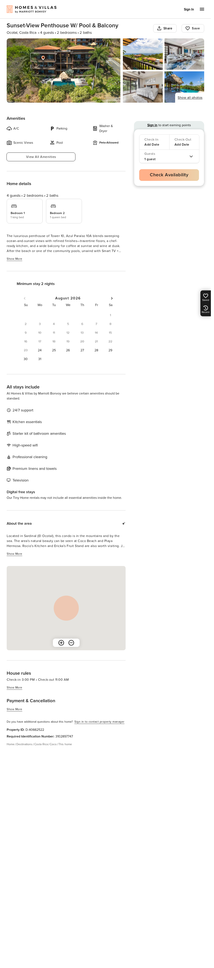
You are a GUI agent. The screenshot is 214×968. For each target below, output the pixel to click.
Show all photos (190, 98)
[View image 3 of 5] (184, 54)
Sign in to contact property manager (99, 721)
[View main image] (63, 70)
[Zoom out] (71, 642)
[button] (40, 350)
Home (10, 744)
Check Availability (169, 175)
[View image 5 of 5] (184, 87)
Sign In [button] (189, 9)
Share (167, 28)
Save (196, 28)
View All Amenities (41, 157)
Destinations (24, 744)
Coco (53, 744)
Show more (14, 259)
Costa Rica (41, 744)
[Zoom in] (61, 642)
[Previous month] (24, 298)
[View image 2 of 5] (143, 54)
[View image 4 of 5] (143, 87)
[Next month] (112, 298)
